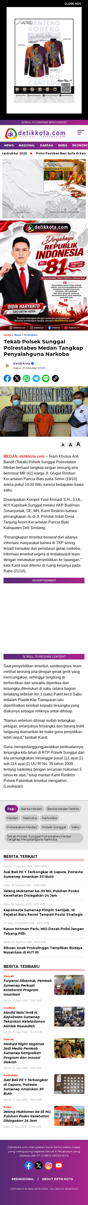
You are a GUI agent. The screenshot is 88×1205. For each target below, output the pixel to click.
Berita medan (31, 809)
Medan (12, 818)
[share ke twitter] (18, 381)
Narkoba (30, 818)
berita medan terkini (63, 809)
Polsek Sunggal (54, 827)
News (9, 145)
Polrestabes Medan (22, 827)
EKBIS (62, 145)
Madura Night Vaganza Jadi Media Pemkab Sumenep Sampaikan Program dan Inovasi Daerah (24, 1053)
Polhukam (31, 335)
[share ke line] (47, 381)
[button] (63, 445)
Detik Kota (21, 363)
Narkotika (49, 818)
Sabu (75, 827)
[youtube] (59, 1168)
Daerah (46, 145)
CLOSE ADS (73, 3)
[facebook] (29, 1168)
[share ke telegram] (36, 381)
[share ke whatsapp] (27, 381)
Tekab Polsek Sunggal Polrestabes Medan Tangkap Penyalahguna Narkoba (39, 837)
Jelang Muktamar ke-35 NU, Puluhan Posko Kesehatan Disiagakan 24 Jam (27, 1116)
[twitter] (39, 1168)
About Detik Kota (57, 1179)
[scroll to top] (81, 1177)
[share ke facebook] (8, 381)
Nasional (27, 145)
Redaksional (23, 1179)
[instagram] (49, 1168)
